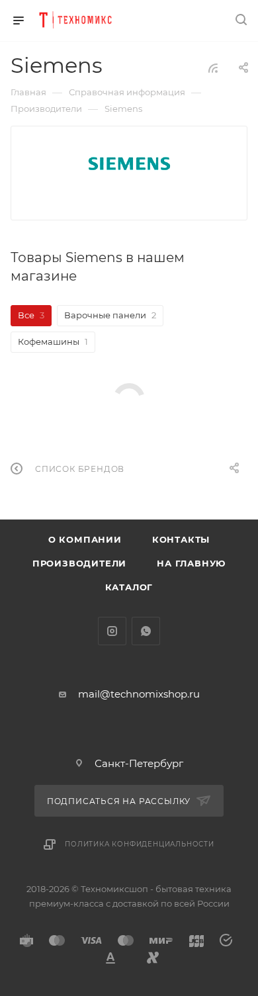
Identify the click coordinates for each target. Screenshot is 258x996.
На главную (191, 563)
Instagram (112, 631)
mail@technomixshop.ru (139, 694)
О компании (85, 539)
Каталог (129, 587)
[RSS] (213, 68)
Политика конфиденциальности (139, 844)
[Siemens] (129, 163)
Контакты (181, 539)
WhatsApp (146, 631)
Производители (79, 563)
